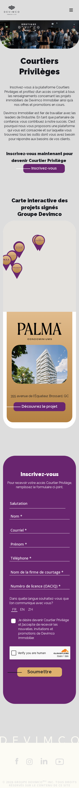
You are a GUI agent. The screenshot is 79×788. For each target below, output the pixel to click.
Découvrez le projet (39, 406)
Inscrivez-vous (44, 168)
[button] (19, 250)
